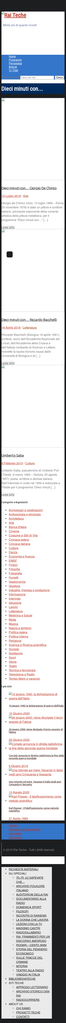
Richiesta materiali (23, 869)
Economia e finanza (22, 556)
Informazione (17, 594)
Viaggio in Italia (28, 974)
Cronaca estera (19, 539)
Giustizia (14, 586)
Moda (12, 619)
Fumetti (13, 577)
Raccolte (15, 833)
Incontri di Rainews (31, 915)
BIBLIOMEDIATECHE (22, 979)
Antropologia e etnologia (25, 514)
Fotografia (15, 573)
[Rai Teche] (13, 15)
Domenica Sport (28, 907)
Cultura (30, 463)
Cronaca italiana (19, 544)
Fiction (13, 565)
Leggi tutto (8, 227)
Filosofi (22, 911)
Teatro (13, 666)
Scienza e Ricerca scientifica (27, 645)
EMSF (13, 560)
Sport (12, 657)
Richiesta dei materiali (24, 829)
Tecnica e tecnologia (22, 670)
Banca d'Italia (17, 527)
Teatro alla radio (30, 970)
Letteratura (30, 327)
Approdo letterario (32, 987)
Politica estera (18, 632)
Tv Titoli (13, 70)
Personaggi (15, 63)
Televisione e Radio (22, 674)
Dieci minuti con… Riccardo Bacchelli (29, 320)
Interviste (15, 598)
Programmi (15, 60)
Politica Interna (18, 636)
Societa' (14, 649)
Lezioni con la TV (29, 924)
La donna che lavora (32, 920)
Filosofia (14, 569)
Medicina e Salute (20, 615)
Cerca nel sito (10, 77)
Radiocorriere (28, 1000)
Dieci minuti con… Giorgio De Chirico (29, 188)
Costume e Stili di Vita (23, 535)
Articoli (13, 67)
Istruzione (15, 603)
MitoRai (21, 966)
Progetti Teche (28, 1012)
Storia (12, 662)
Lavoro (13, 607)
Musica (13, 624)
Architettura (16, 518)
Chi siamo (15, 838)
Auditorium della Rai (32, 894)
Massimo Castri (28, 928)
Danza (13, 552)
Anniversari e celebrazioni (26, 510)
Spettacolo (16, 653)
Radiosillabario (28, 932)
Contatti (23, 1016)
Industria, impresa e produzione (29, 590)
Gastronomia (17, 582)
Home (12, 56)
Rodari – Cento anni (31, 945)
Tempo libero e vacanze (24, 678)
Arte (25, 196)
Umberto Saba (12, 455)
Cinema (14, 531)
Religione (15, 640)
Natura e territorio (20, 628)
